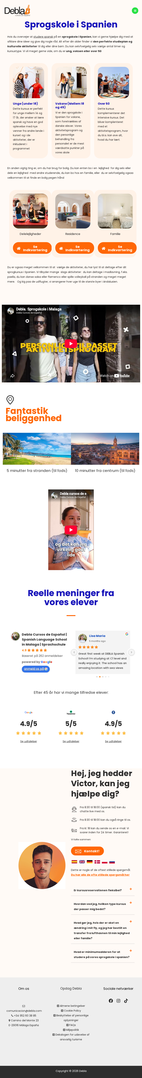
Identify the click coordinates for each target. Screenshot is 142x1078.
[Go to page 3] (105, 677)
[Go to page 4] (108, 676)
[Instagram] (118, 1001)
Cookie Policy (72, 1010)
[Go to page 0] (96, 676)
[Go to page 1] (100, 677)
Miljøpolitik (72, 1030)
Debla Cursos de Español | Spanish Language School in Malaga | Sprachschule (44, 639)
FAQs (72, 1025)
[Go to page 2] (103, 677)
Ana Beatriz (98, 636)
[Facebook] (111, 1001)
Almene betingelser (72, 1006)
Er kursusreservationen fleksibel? (98, 890)
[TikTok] (126, 1001)
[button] (103, 890)
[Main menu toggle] (135, 10)
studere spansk (43, 37)
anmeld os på (34, 669)
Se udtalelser (28, 741)
